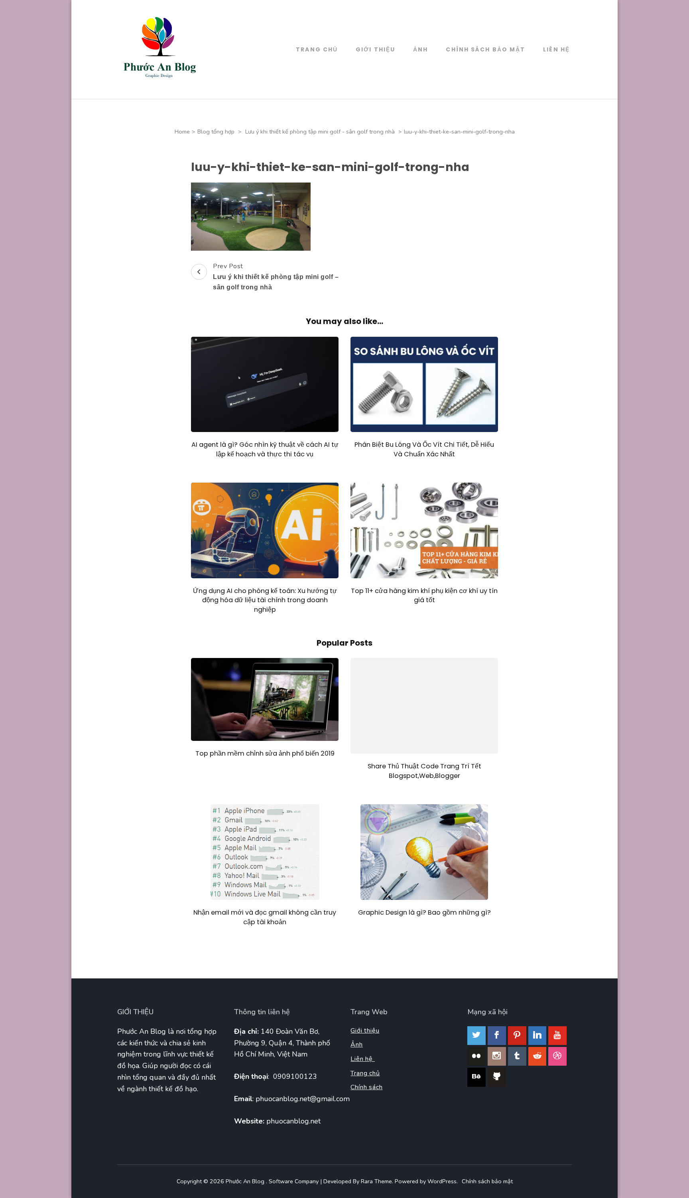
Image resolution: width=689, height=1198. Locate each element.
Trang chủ (317, 49)
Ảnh (420, 49)
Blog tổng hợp (215, 132)
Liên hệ (362, 1059)
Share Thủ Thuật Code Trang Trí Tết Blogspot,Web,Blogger (424, 771)
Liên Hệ (556, 49)
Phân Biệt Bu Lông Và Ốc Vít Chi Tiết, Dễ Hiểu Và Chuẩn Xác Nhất (424, 449)
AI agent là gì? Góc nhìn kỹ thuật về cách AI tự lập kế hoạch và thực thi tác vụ (265, 449)
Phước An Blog (246, 1181)
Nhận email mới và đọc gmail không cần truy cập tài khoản (264, 917)
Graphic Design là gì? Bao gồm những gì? (424, 912)
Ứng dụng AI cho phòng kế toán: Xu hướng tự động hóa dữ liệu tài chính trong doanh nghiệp (265, 600)
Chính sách (366, 1087)
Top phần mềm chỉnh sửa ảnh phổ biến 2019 (265, 753)
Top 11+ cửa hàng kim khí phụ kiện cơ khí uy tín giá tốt (424, 595)
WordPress (442, 1181)
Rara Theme (376, 1181)
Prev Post (276, 276)
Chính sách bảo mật (485, 49)
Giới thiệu (375, 49)
